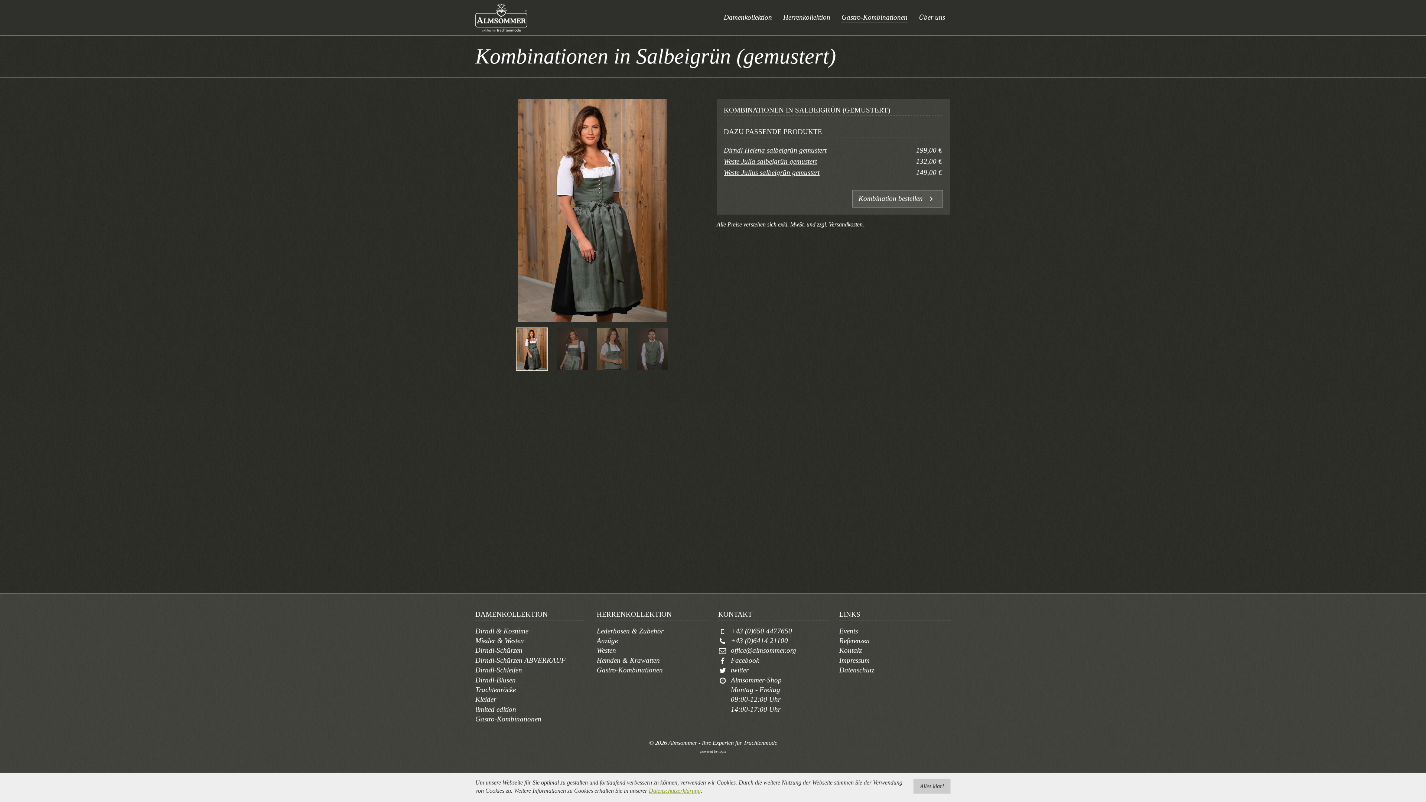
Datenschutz (856, 670)
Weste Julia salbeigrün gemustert (770, 161)
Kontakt (850, 650)
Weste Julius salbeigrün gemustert (772, 172)
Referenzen (854, 641)
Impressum (854, 660)
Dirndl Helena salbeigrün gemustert (775, 150)
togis (722, 751)
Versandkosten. (846, 224)
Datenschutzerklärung (675, 790)
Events (848, 631)
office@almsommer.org (763, 650)
